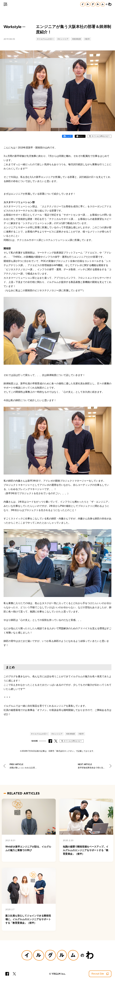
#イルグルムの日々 (45, 39)
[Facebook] (7, 973)
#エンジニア (63, 39)
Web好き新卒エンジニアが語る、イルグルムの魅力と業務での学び (28, 848)
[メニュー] (5, 4)
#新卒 (87, 39)
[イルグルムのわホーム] (95, 4)
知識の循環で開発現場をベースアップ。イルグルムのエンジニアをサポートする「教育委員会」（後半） (85, 850)
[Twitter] (14, 973)
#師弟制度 (76, 39)
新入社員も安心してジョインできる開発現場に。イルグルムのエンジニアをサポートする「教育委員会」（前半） (28, 919)
